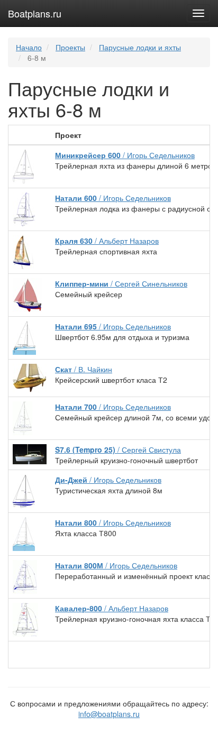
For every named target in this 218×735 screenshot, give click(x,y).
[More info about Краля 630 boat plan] (23, 251)
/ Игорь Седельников (125, 155)
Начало (29, 47)
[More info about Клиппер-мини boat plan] (27, 294)
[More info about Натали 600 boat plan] (24, 208)
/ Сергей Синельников (121, 283)
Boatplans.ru (34, 13)
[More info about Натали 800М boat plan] (25, 576)
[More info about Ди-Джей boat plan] (24, 490)
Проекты (70, 47)
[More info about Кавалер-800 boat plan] (25, 618)
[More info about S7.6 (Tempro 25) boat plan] (30, 453)
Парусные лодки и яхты (140, 47)
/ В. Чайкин (83, 369)
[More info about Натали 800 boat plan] (24, 533)
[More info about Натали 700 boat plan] (22, 417)
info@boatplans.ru (109, 714)
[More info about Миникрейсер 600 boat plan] (23, 165)
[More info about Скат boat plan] (30, 377)
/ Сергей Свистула (118, 449)
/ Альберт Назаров (107, 240)
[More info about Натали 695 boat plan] (24, 337)
